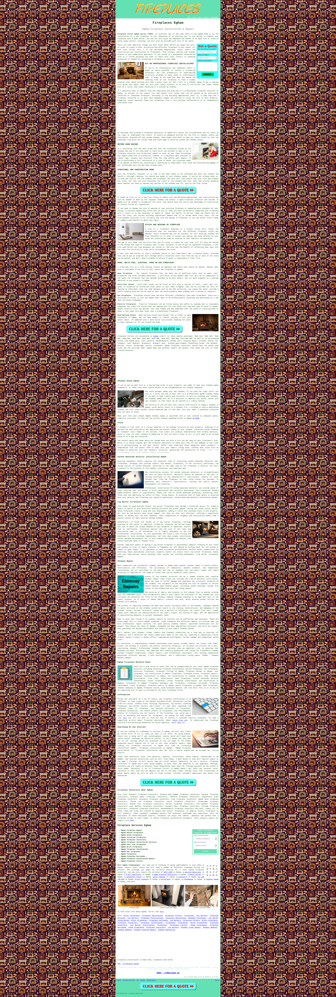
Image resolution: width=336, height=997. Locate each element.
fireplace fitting (164, 671)
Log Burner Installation (142, 925)
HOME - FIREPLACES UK (168, 973)
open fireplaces (182, 678)
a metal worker (194, 874)
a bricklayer (165, 879)
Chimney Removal (210, 927)
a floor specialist (133, 874)
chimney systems (156, 565)
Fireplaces (189, 916)
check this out (179, 720)
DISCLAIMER (214, 17)
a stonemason (187, 879)
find (125, 794)
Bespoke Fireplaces (197, 918)
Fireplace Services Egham (134, 825)
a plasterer (181, 877)
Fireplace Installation (152, 923)
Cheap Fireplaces (198, 925)
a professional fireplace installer (199, 91)
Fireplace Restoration (152, 916)
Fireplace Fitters (173, 916)
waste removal (159, 877)
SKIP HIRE (168, 872)
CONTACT (206, 17)
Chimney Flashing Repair (145, 930)
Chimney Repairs (151, 980)
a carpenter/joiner (133, 877)
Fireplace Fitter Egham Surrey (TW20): (136, 34)
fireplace (144, 36)
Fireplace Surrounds (158, 920)
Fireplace (122, 336)
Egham (155, 336)
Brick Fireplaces (132, 916)
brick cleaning (142, 879)
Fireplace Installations (152, 918)
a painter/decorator (192, 872)
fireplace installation (171, 818)
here (132, 820)
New (138, 980)
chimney (197, 606)
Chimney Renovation (166, 930)
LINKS (194, 17)
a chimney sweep (211, 879)
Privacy (217, 980)
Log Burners (201, 916)
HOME (188, 17)
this (125, 718)
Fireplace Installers (128, 923)
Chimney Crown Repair (191, 927)
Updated (143, 980)
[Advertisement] (168, 118)
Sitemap (119, 980)
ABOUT (200, 17)
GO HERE (196, 418)
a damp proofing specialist (164, 874)
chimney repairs (155, 619)
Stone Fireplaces (136, 927)
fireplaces (179, 811)
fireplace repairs (209, 674)
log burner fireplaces (163, 506)
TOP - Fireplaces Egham (128, 964)
